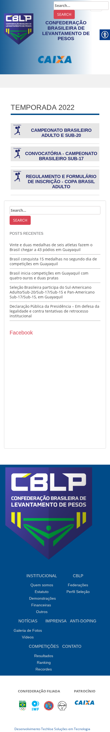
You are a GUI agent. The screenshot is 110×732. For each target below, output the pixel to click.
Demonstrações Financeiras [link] (42, 601)
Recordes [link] (44, 669)
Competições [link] (44, 646)
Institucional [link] (41, 575)
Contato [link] (71, 646)
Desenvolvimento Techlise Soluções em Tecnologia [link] (52, 729)
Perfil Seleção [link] (78, 592)
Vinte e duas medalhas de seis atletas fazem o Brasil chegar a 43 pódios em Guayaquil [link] (51, 247)
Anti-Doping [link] (83, 621)
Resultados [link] (43, 656)
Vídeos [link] (28, 637)
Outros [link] (42, 612)
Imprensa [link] (55, 621)
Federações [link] (78, 585)
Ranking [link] (44, 662)
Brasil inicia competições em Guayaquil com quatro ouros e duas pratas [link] (49, 275)
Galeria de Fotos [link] (28, 630)
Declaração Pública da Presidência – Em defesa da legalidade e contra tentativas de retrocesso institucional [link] (54, 311)
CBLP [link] (78, 575)
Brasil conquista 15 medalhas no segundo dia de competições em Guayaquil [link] (53, 261)
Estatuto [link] (42, 592)
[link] (18, 28)
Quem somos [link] (41, 585)
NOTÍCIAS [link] (27, 621)
